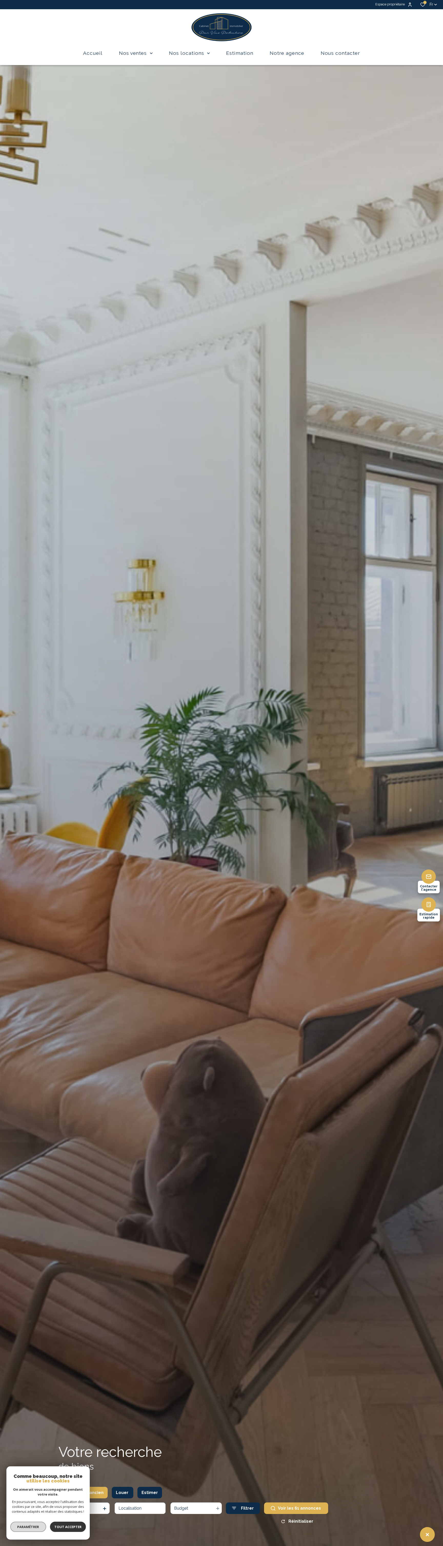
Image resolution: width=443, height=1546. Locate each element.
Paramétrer (28, 1526)
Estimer (150, 1492)
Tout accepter (68, 1526)
